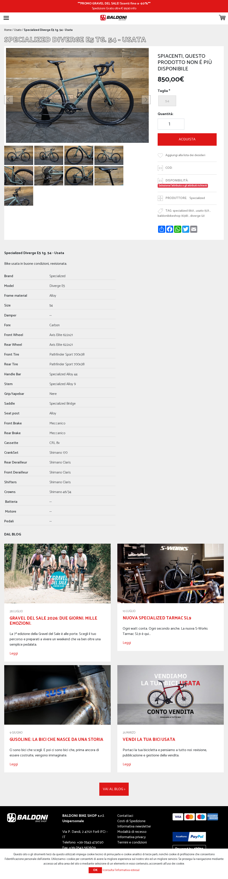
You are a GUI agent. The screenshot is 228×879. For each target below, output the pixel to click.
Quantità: (165, 114)
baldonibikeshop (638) (173, 216)
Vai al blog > (114, 789)
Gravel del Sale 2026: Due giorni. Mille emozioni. (53, 621)
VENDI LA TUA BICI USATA (149, 739)
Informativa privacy (131, 837)
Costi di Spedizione (131, 821)
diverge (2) (197, 216)
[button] (8, 99)
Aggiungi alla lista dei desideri (185, 155)
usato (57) (202, 210)
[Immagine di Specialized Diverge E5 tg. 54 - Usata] (18, 155)
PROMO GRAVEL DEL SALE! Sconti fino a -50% (114, 3)
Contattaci (125, 816)
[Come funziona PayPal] (189, 836)
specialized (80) (183, 210)
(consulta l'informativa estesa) (121, 870)
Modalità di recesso (132, 832)
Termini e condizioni (132, 842)
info (133, 8)
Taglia (163, 91)
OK (95, 870)
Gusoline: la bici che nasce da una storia (56, 739)
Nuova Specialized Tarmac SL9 (157, 618)
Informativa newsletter (134, 826)
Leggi (14, 653)
